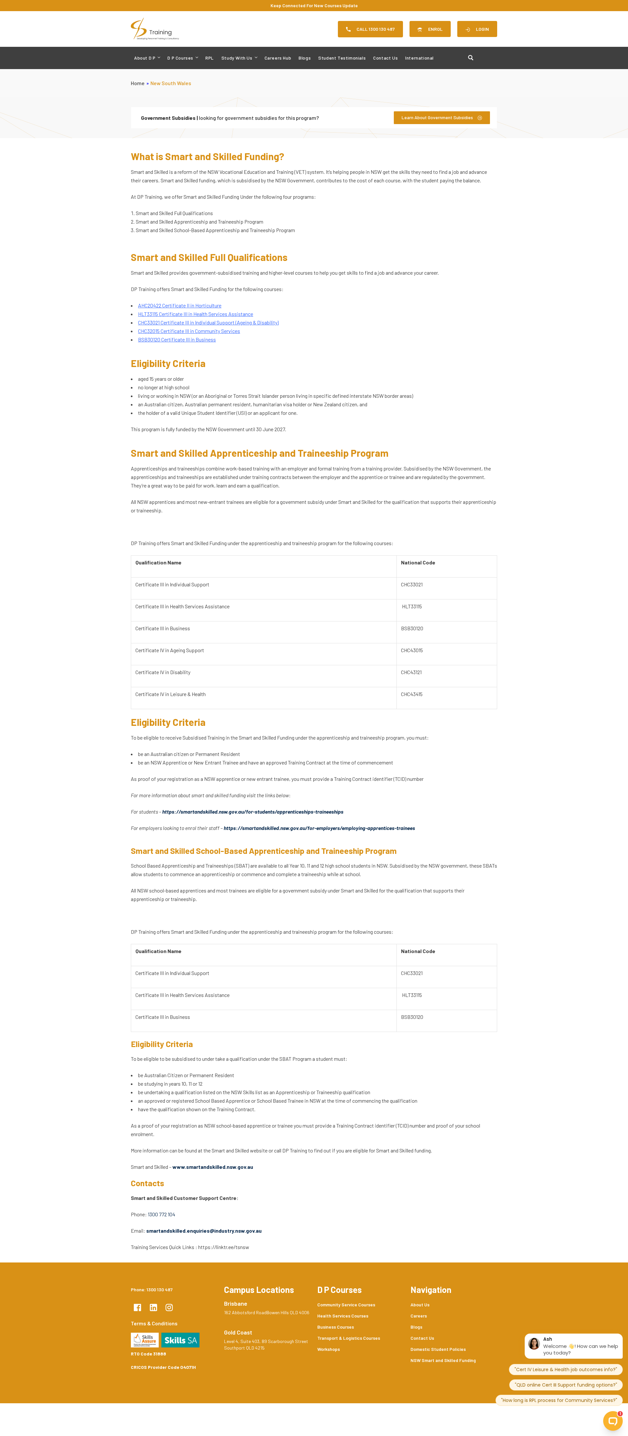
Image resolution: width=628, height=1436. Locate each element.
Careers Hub (278, 58)
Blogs (305, 58)
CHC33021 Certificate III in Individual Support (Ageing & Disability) (208, 322)
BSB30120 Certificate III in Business (177, 339)
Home (138, 83)
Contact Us (385, 58)
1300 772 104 (161, 1214)
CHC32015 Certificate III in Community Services (189, 331)
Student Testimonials (342, 58)
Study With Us (237, 58)
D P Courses (180, 58)
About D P (144, 58)
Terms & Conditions (154, 1323)
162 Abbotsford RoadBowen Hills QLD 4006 (266, 1312)
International (419, 58)
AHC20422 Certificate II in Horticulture (179, 305)
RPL (209, 58)
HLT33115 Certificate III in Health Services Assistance (195, 314)
